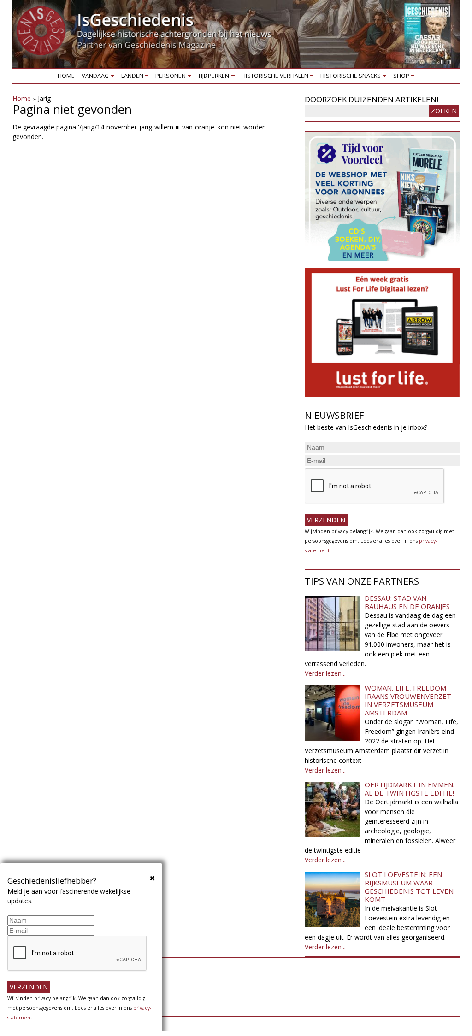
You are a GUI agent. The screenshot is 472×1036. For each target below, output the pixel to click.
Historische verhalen (273, 77)
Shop (399, 77)
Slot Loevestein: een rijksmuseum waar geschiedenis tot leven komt (409, 887)
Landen (130, 77)
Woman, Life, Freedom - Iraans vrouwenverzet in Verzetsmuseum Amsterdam (408, 700)
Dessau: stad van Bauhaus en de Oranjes (407, 602)
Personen (169, 77)
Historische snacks (349, 77)
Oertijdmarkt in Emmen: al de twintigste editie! (409, 788)
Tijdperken (212, 77)
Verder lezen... (325, 673)
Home (66, 76)
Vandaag (93, 77)
